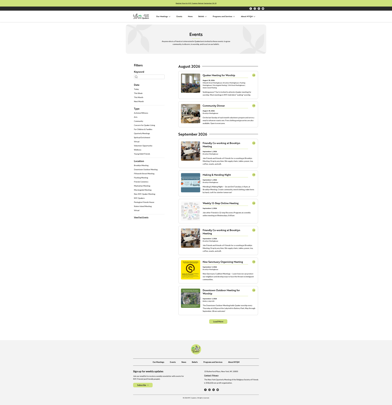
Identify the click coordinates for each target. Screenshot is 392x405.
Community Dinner (214, 105)
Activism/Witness (141, 113)
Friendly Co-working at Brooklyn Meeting (221, 144)
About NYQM (247, 16)
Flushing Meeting (141, 177)
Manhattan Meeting (142, 186)
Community (138, 121)
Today (136, 89)
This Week (138, 93)
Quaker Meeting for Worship (219, 75)
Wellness (137, 150)
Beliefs (201, 16)
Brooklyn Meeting (141, 165)
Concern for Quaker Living (144, 125)
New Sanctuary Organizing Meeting (223, 262)
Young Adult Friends (142, 154)
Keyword (139, 71)
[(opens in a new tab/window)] (250, 8)
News (190, 16)
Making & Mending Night (217, 174)
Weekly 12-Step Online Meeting (221, 203)
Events (179, 16)
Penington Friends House (144, 202)
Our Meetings (162, 16)
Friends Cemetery (141, 182)
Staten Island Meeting (143, 206)
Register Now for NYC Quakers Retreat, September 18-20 (196, 3)
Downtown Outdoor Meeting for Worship (221, 291)
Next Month (139, 101)
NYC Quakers (139, 198)
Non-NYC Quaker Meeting (144, 194)
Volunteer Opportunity (143, 146)
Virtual (136, 141)
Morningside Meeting (142, 190)
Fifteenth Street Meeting (144, 173)
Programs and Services (223, 16)
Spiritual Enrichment (142, 137)
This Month (138, 97)
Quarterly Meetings (142, 133)
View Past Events (141, 217)
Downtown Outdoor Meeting (146, 169)
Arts (135, 117)
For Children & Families (143, 129)
